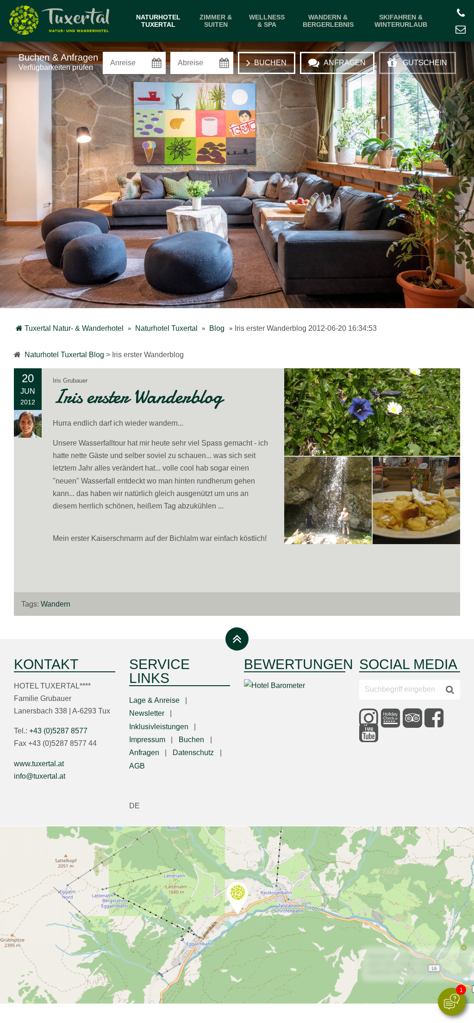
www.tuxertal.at (39, 764)
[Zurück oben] (237, 639)
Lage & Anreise (154, 700)
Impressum (147, 740)
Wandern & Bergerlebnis (328, 20)
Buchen (191, 740)
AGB (137, 766)
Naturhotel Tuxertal (158, 20)
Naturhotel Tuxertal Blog (64, 355)
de (134, 806)
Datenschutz (193, 752)
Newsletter (146, 713)
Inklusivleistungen (158, 727)
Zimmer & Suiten (216, 20)
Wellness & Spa (267, 20)
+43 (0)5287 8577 (58, 731)
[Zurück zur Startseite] (59, 21)
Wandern (55, 604)
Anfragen (144, 752)
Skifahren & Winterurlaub (400, 20)
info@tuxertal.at (39, 776)
